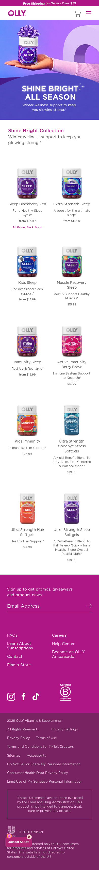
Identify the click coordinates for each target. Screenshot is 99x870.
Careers (59, 635)
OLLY (17, 13)
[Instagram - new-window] (11, 697)
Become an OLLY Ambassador (68, 654)
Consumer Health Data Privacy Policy (37, 773)
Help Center (63, 643)
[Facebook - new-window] (23, 696)
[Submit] (89, 606)
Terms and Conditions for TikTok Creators (40, 746)
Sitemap (14, 755)
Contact (14, 656)
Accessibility (36, 755)
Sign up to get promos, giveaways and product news (40, 592)
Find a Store (19, 665)
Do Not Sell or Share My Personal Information (43, 764)
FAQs (12, 635)
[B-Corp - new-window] (65, 692)
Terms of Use (46, 738)
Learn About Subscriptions (20, 645)
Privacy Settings (64, 729)
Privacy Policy (18, 738)
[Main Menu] (88, 13)
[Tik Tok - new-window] (35, 696)
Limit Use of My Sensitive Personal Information (44, 781)
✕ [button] (29, 837)
